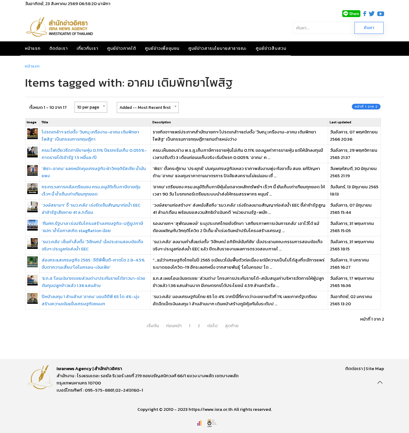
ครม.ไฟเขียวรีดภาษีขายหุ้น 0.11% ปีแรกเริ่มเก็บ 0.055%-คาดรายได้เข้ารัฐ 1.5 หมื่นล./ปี (94, 154)
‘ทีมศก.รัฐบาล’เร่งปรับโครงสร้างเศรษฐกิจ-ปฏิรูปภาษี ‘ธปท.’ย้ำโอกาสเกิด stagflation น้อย (92, 227)
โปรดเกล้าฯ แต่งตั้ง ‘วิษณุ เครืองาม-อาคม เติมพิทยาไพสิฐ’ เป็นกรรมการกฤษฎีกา (90, 135)
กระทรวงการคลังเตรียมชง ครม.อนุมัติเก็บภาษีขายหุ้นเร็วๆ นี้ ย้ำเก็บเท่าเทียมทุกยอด (91, 190)
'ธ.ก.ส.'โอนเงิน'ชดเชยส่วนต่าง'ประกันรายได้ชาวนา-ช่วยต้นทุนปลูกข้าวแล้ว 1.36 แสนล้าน (93, 282)
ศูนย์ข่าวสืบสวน (271, 48)
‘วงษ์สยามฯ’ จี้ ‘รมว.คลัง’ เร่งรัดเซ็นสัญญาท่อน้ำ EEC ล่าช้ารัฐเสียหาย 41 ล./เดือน (91, 209)
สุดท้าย (232, 325)
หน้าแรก (32, 48)
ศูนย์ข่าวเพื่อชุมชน (162, 48)
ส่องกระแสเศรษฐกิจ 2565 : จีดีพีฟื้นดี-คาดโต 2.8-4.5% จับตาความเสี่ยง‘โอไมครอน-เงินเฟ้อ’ (93, 263)
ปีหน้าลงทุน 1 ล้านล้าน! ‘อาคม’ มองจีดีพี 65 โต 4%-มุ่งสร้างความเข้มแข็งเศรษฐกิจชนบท (90, 300)
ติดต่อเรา (58, 48)
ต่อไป (212, 325)
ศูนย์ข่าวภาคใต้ (121, 48)
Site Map (375, 368)
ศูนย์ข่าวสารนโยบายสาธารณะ (217, 48)
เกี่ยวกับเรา (87, 48)
